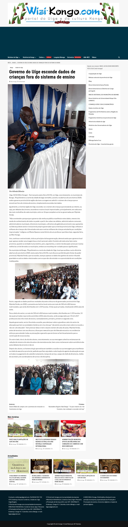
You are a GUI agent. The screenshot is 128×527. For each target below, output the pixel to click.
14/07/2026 (21, 484)
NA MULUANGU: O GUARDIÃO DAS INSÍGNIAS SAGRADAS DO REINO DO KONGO (41, 478)
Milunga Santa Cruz (95, 140)
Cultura (45, 57)
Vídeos (94, 57)
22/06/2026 (47, 448)
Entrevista (74, 57)
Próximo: (66, 406)
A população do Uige (95, 74)
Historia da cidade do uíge (97, 121)
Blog (90, 81)
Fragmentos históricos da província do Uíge (102, 118)
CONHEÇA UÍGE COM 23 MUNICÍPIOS (101, 104)
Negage (58, 471)
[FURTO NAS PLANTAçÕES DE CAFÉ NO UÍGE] (20, 428)
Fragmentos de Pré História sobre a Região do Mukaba (103, 113)
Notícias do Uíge (13, 57)
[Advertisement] (64, 41)
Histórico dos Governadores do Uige (100, 125)
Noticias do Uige (66, 471)
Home (90, 129)
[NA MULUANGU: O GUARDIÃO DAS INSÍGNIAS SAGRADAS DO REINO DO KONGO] (41, 466)
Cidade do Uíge (19, 67)
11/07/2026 (43, 482)
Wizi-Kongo (14, 81)
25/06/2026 (112, 480)
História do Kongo (28, 57)
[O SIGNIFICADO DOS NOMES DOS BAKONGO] (109, 466)
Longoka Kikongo (59, 57)
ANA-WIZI (86, 57)
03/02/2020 (22, 81)
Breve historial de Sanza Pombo (99, 85)
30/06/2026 (21, 444)
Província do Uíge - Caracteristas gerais (101, 144)
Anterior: (27, 406)
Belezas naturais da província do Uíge (100, 77)
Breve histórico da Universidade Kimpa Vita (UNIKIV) (102, 99)
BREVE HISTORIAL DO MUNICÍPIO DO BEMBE (104, 95)
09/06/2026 (74, 448)
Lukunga (91, 136)
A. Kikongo (12, 471)
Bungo (11, 67)
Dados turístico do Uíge (96, 108)
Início (90, 133)
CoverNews (67, 524)
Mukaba (22, 434)
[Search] (119, 57)
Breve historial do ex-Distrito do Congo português (101, 90)
